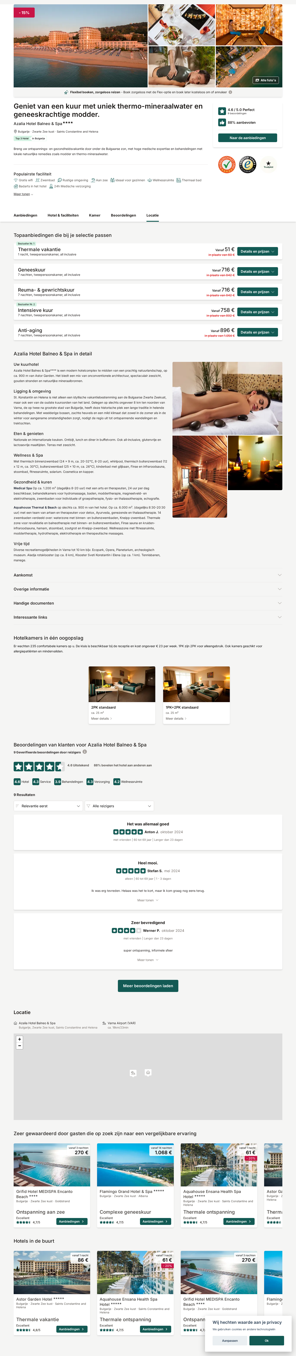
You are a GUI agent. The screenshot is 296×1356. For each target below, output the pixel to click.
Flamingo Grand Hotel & (126, 1191)
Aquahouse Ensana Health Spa (212, 1194)
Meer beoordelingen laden (148, 986)
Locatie (152, 215)
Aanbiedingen (25, 215)
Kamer (95, 215)
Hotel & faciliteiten (63, 215)
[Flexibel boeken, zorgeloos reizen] (230, 92)
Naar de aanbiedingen (248, 138)
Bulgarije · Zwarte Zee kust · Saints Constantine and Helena (58, 131)
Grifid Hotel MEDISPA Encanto (44, 1194)
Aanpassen (230, 1340)
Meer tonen (22, 194)
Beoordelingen (123, 215)
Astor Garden (34, 1299)
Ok (267, 1340)
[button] (133, 1073)
